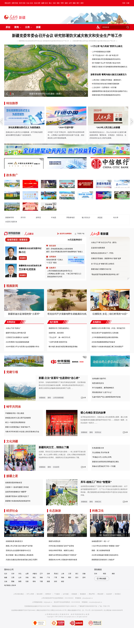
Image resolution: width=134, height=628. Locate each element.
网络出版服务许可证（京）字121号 (79, 610)
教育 (82, 3)
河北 (19, 573)
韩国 (104, 573)
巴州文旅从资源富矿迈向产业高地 (61, 546)
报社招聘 (40, 594)
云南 (5, 581)
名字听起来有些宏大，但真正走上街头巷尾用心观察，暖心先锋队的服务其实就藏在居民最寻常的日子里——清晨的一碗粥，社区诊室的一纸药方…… (104, 420)
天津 (12, 573)
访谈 (54, 3)
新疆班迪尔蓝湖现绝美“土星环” (24, 314)
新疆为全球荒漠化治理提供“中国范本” (63, 555)
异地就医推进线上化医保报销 (62, 249)
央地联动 (97, 322)
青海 (34, 581)
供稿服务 (74, 594)
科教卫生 (98, 501)
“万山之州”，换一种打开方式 (59, 337)
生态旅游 (55, 510)
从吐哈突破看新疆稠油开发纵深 (103, 342)
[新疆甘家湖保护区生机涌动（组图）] (46, 96)
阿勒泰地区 (70, 217)
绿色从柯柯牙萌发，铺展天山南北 (61, 550)
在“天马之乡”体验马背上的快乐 (102, 264)
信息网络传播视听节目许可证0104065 (23, 610)
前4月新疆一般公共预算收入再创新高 (19, 555)
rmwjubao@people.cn (95, 602)
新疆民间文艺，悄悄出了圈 (54, 447)
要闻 (49, 397)
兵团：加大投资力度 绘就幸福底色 (110, 535)
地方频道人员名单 (10, 585)
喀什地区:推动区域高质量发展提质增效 (63, 346)
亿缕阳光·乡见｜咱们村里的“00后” (110, 314)
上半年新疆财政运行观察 (101, 52)
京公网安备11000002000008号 (113, 610)
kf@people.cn (48, 602)
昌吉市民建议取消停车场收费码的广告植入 (67, 252)
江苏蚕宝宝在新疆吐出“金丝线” (17, 337)
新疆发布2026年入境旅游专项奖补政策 (63, 560)
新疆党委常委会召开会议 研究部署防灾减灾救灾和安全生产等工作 (67, 36)
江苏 (69, 573)
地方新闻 (54, 322)
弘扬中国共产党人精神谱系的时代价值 (106, 397)
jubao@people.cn (87, 598)
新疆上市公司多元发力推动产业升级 (19, 546)
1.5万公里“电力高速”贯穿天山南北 (106, 46)
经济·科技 (22, 3)
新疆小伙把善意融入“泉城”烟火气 (17, 427)
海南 (62, 577)
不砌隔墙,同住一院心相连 (14, 413)
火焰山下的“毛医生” (13, 328)
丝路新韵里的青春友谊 (13, 482)
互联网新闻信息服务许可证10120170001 (37, 606)
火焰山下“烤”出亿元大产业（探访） (104, 242)
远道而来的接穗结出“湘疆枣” (16, 492)
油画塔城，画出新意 (56, 333)
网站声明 (92, 594)
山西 (27, 573)
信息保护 (109, 594)
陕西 (19, 581)
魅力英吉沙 (86, 217)
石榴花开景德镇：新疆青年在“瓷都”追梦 (106, 258)
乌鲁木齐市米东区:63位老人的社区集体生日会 (22, 431)
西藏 (12, 581)
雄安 (62, 581)
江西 (12, 577)
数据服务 (83, 594)
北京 (5, 573)
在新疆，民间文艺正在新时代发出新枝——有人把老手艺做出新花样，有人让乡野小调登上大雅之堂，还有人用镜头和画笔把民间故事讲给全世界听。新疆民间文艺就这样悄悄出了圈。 (62, 454)
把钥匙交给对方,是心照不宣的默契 (18, 418)
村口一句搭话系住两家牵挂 (15, 422)
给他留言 (23, 258)
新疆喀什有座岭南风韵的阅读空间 (17, 501)
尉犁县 (38, 217)
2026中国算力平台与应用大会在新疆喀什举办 (22, 346)
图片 (78, 3)
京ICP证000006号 (97, 610)
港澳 (66, 3)
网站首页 (8, 3)
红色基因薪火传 (98, 448)
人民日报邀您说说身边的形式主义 (59, 271)
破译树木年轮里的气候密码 (67, 535)
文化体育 (56, 467)
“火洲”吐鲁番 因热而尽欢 (58, 342)
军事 (62, 3)
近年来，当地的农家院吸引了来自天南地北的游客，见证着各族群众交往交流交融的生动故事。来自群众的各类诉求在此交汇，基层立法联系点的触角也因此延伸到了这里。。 (62, 385)
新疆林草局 (9, 217)
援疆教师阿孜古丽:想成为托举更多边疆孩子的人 (110, 91)
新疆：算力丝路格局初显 (101, 550)
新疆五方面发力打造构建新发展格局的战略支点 (109, 67)
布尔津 (115, 217)
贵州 (83, 577)
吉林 (48, 573)
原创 (8, 27)
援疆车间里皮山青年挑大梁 (16, 333)
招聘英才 (48, 594)
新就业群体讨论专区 (54, 276)
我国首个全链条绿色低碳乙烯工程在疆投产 (107, 346)
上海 (62, 573)
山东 (19, 577)
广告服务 (57, 594)
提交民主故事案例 (66, 233)
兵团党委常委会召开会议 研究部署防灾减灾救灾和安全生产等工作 (93, 41)
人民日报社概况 (18, 594)
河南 (27, 577)
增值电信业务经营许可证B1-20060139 (64, 606)
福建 (5, 577)
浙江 (76, 573)
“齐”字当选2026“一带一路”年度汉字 (105, 55)
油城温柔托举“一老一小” (101, 541)
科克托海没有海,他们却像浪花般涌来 (105, 84)
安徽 (83, 573)
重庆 (69, 577)
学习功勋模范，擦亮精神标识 (103, 388)
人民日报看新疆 (58, 397)
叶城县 (53, 217)
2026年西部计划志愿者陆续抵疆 (17, 342)
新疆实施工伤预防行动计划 (101, 269)
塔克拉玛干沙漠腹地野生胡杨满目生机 (67, 314)
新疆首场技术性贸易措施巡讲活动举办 (106, 59)
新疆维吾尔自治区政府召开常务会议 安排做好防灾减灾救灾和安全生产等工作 (44, 41)
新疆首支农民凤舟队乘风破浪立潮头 (105, 462)
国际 (58, 3)
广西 (55, 577)
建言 (48, 249)
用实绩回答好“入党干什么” (102, 392)
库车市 (23, 217)
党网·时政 (15, 3)
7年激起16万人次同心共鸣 (101, 457)
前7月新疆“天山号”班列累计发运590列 (106, 63)
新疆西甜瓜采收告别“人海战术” (103, 560)
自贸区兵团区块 (11, 222)
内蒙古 (35, 573)
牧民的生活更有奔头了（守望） (103, 253)
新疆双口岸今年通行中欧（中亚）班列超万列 (108, 328)
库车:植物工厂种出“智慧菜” (96, 482)
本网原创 (11, 322)
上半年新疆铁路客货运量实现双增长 (105, 337)
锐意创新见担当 (98, 383)
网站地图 (102, 578)
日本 (95, 573)
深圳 (55, 581)
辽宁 (41, 573)
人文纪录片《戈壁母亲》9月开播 (104, 87)
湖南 (41, 577)
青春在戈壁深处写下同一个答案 (104, 466)
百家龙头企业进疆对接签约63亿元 (18, 550)
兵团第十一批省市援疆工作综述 (17, 487)
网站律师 (100, 594)
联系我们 (118, 594)
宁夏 (41, 581)
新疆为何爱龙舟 (54, 541)
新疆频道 (42, 397)
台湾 (70, 3)
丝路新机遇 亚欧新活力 (14, 541)
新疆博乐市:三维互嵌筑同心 (59, 328)
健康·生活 (44, 3)
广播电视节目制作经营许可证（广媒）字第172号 (94, 606)
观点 (50, 3)
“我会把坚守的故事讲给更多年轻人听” (105, 274)
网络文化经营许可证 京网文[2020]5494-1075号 (51, 610)
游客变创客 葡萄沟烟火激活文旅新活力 (109, 74)
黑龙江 (56, 573)
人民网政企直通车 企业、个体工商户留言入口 (64, 274)
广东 (48, 577)
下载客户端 (80, 233)
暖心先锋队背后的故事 (93, 412)
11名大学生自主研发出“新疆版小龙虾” (106, 546)
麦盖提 (99, 217)
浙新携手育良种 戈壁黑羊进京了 (17, 496)
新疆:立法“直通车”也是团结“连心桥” (59, 378)
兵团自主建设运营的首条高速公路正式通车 (22, 560)
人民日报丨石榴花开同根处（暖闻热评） (107, 80)
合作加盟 (66, 594)
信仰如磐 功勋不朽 (99, 378)
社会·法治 (29, 3)
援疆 (38, 27)
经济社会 (98, 432)
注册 (127, 3)
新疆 (48, 581)
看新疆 (104, 233)
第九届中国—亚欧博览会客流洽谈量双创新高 (24, 535)
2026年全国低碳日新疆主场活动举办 (105, 555)
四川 (76, 577)
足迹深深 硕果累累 (98, 248)
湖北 (34, 577)
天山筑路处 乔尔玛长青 (100, 452)
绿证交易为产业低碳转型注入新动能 (105, 333)
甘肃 (27, 581)
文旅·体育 (37, 3)
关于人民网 (30, 594)
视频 (74, 3)
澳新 (113, 573)
